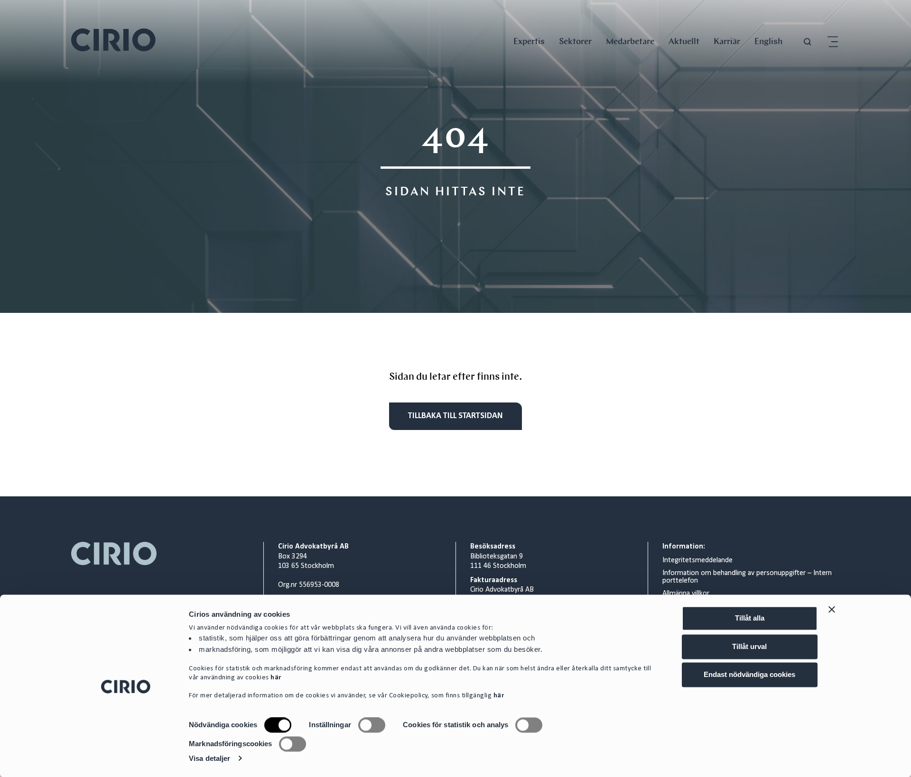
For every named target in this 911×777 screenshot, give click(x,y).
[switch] (371, 725)
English (768, 41)
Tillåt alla (749, 618)
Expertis (529, 41)
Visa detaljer (209, 758)
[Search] (807, 42)
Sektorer (575, 41)
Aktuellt (684, 41)
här (275, 678)
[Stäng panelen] (831, 609)
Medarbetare (630, 41)
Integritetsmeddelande (697, 560)
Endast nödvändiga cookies (749, 674)
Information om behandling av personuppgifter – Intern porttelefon (747, 577)
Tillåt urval (749, 646)
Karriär (727, 41)
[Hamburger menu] (833, 42)
